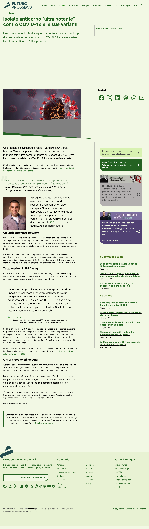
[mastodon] (44, 486)
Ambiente (73, 5)
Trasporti (97, 5)
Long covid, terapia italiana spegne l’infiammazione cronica (118, 264)
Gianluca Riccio (102, 28)
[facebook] (5, 486)
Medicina (10, 13)
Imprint (143, 509)
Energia (85, 5)
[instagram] (10, 486)
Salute (62, 5)
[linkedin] (21, 486)
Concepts (125, 5)
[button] (142, 5)
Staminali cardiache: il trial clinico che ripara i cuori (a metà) (120, 323)
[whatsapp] (32, 486)
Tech (53, 5)
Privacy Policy (118, 509)
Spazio (108, 5)
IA (116, 5)
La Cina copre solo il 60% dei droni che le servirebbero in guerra (120, 343)
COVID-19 (54, 222)
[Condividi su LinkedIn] (118, 98)
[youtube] (49, 486)
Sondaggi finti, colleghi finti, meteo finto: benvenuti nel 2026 (118, 303)
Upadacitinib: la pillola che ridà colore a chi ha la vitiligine (121, 313)
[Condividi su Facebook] (101, 98)
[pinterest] (26, 486)
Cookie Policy (132, 509)
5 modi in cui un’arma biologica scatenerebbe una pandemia (116, 284)
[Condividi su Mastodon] (126, 98)
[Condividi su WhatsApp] (134, 98)
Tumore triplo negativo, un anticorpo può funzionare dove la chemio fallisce (120, 274)
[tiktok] (40, 486)
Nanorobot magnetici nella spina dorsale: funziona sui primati (117, 333)
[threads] (36, 486)
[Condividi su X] (109, 98)
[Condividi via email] (142, 98)
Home (44, 5)
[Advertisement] (74, 66)
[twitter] (15, 486)
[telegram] (53, 486)
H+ (135, 5)
